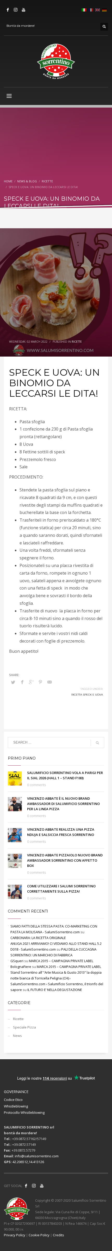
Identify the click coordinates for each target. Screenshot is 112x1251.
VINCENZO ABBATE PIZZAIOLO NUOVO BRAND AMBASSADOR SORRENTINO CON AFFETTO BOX (65, 860)
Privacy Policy (14, 1235)
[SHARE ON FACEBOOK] (22, 682)
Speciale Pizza (24, 1027)
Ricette (77, 341)
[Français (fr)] (91, 9)
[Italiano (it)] (84, 9)
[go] (97, 742)
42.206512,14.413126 (28, 1161)
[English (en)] (97, 9)
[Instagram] (16, 10)
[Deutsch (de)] (104, 9)
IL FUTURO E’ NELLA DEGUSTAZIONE (54, 989)
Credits (58, 1235)
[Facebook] (8, 10)
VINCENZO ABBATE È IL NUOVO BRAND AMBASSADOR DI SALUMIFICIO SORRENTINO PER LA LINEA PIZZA (63, 803)
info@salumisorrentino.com (37, 1156)
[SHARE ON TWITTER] (13, 682)
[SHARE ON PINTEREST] (40, 682)
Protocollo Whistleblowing (24, 1112)
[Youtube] (23, 10)
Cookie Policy (39, 1235)
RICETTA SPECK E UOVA (87, 694)
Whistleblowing (16, 1106)
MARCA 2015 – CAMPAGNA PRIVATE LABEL (61, 960)
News (17, 1035)
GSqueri (16, 960)
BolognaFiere (20, 966)
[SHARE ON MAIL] (49, 682)
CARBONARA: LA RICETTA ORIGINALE (38, 937)
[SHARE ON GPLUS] (31, 682)
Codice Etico (13, 1099)
